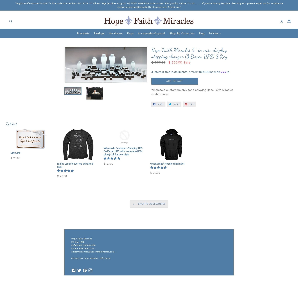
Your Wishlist (91, 258)
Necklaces (115, 33)
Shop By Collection (182, 33)
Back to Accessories (151, 204)
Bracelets (83, 33)
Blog (201, 33)
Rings (130, 33)
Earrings (99, 33)
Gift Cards (105, 258)
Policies (215, 33)
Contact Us (77, 258)
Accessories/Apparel (151, 33)
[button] (65, 170)
